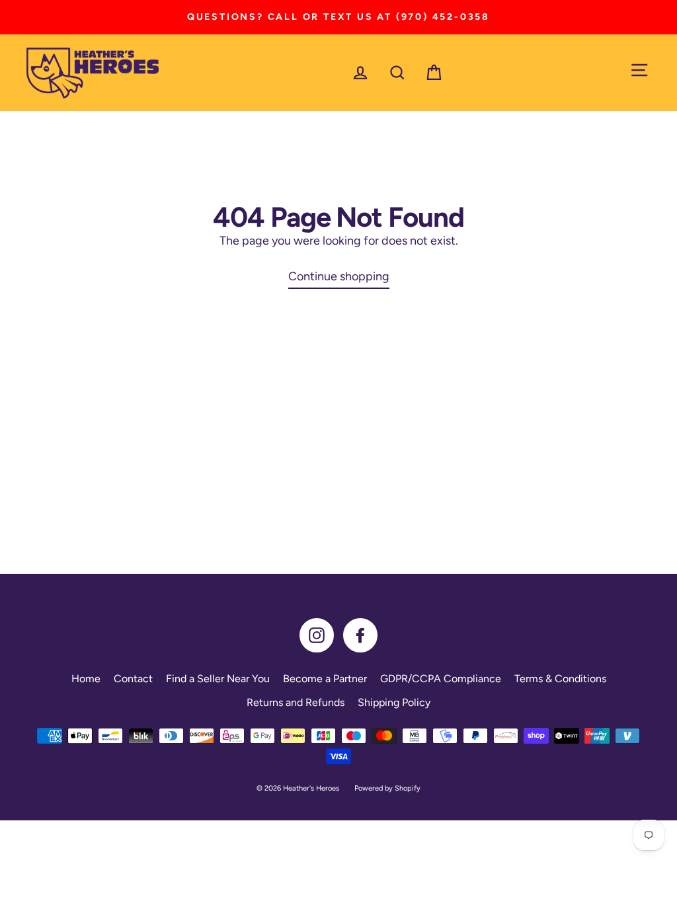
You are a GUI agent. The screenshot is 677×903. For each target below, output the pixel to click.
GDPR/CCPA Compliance (440, 678)
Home (85, 678)
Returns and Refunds (295, 702)
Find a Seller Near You (218, 678)
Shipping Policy (394, 702)
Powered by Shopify (387, 788)
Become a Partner (325, 678)
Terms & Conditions (560, 678)
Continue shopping (338, 276)
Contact (133, 678)
